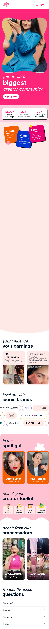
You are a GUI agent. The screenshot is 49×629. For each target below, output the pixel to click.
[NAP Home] (6, 4)
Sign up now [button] (11, 97)
